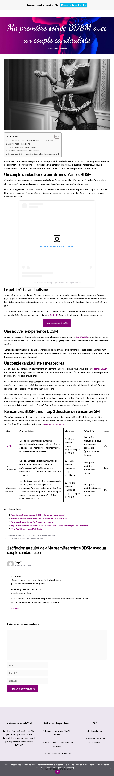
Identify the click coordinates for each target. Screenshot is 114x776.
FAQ (95, 723)
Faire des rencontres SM (57, 323)
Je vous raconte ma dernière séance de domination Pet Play (39, 518)
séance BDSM (100, 368)
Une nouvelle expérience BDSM (22, 147)
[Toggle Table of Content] (55, 136)
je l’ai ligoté (53, 315)
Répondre (15, 608)
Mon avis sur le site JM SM (58, 753)
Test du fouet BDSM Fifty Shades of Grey (25, 538)
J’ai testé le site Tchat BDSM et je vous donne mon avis (31, 536)
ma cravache (82, 336)
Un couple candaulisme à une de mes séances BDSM (30, 140)
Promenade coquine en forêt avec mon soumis (32, 522)
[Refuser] (110, 768)
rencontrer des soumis (54, 424)
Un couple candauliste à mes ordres (23, 150)
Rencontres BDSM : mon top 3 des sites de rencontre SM (33, 154)
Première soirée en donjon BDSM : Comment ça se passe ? (38, 515)
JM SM (8, 446)
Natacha (63, 48)
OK (57, 772)
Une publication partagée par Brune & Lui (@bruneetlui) (57, 283)
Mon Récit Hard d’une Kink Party (26, 529)
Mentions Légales (95, 731)
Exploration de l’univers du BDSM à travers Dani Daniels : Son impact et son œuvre (49, 525)
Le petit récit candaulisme (19, 144)
